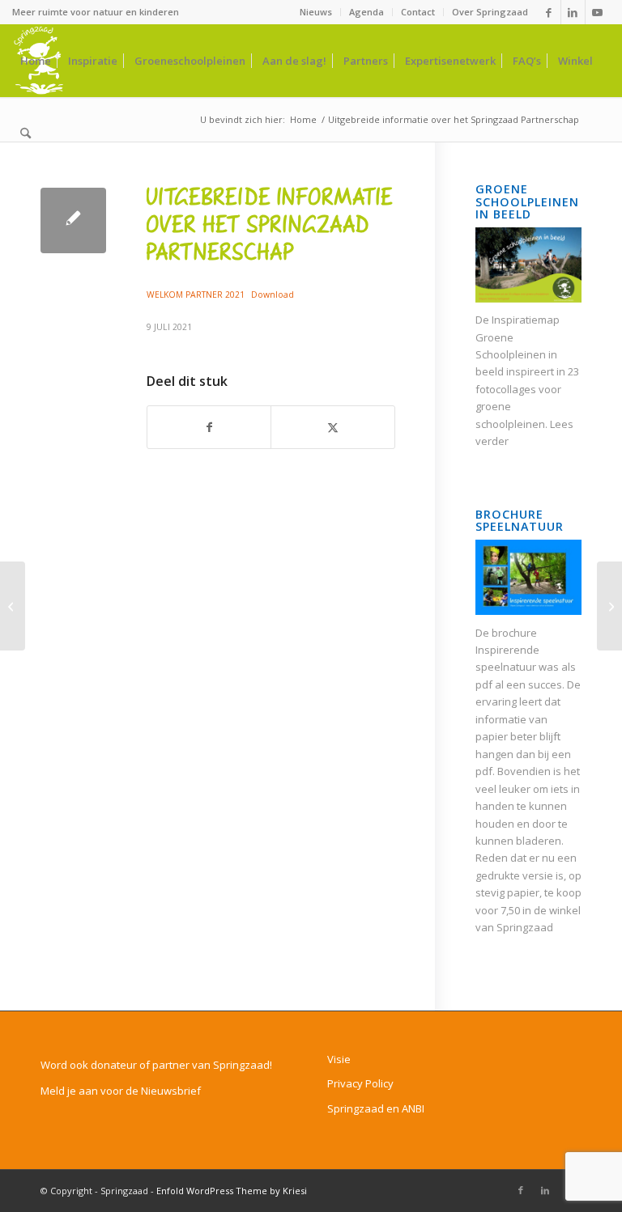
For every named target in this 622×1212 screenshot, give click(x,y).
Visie (339, 1059)
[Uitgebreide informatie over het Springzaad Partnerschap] (73, 220)
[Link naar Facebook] (548, 12)
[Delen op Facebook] (209, 427)
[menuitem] (316, 12)
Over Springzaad (490, 12)
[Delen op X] (332, 427)
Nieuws (316, 12)
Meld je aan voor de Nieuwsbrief (120, 1090)
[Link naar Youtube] (598, 12)
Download (272, 294)
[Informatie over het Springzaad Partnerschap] (609, 606)
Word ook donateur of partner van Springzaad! (156, 1064)
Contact (418, 12)
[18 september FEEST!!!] (12, 606)
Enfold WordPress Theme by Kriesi (231, 1190)
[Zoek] (25, 133)
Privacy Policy (360, 1083)
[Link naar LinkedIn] (573, 12)
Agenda (366, 12)
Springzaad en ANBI (375, 1108)
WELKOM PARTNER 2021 (196, 294)
